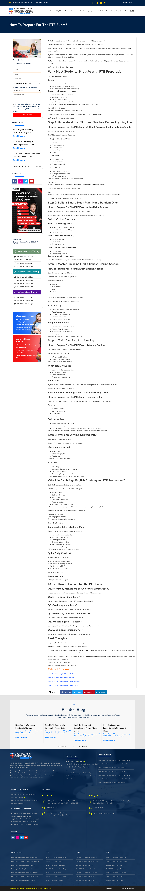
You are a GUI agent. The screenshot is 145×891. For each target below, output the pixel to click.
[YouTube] (100, 2)
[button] (66, 692)
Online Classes (32, 87)
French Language (29, 794)
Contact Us (123, 11)
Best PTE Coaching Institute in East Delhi (63, 685)
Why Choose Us (61, 11)
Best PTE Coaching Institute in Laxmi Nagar (64, 681)
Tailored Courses (71, 779)
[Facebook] (92, 2)
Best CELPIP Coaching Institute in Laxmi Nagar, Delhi (82, 764)
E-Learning (115, 11)
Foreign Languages (86, 11)
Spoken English (70, 770)
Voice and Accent (82, 770)
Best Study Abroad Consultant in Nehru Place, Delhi (85, 728)
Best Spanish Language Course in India (24, 800)
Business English (88, 773)
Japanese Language (17, 803)
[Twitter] (25, 181)
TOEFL (81, 761)
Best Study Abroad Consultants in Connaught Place (114, 728)
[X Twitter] (104, 2)
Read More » (19, 136)
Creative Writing (70, 776)
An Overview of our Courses (86, 776)
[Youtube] (31, 181)
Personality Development (73, 773)
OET (72, 761)
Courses (73, 11)
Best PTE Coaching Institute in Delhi (61, 678)
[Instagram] (96, 2)
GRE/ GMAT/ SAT (71, 767)
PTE (76, 761)
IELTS (67, 761)
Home (52, 11)
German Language (17, 797)
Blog (132, 11)
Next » (38, 166)
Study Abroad (102, 11)
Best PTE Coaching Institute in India (61, 674)
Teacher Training (83, 767)
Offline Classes (20, 87)
